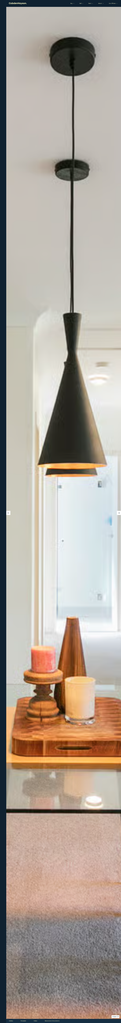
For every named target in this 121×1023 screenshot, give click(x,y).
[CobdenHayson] (18, 3)
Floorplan (23, 1020)
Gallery (11, 1020)
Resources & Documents (52, 1020)
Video (35, 1020)
